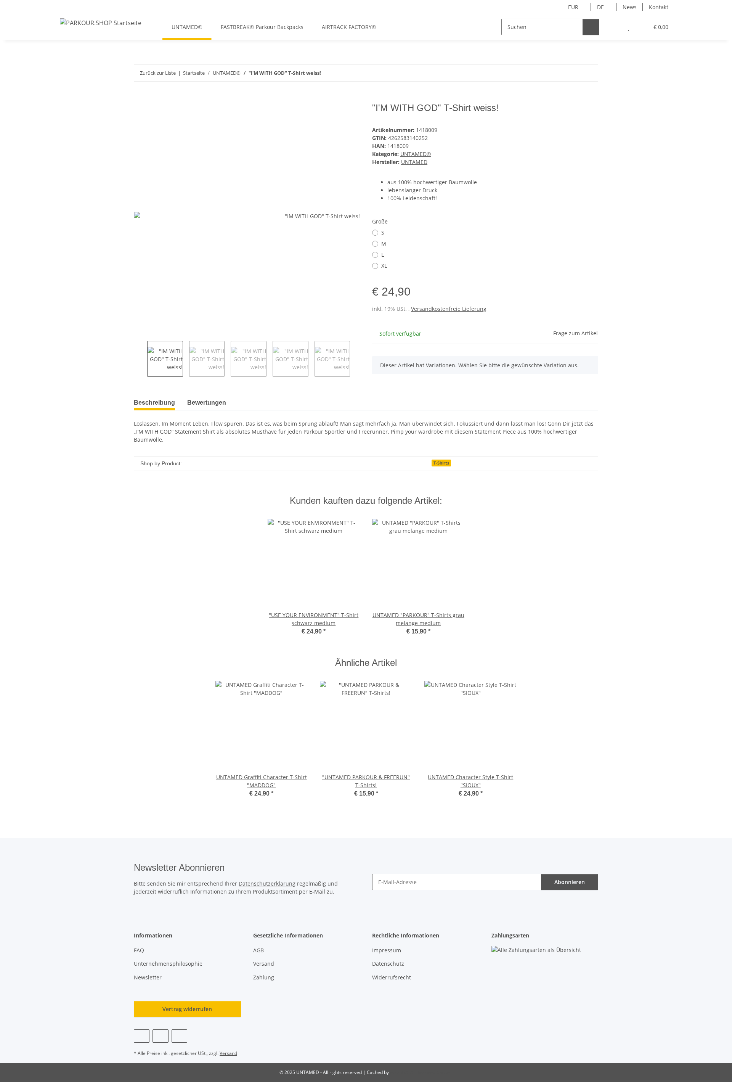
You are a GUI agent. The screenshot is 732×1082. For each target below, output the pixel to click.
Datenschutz (388, 963)
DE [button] (600, 7)
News (630, 7)
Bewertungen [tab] (206, 402)
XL (384, 265)
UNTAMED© (415, 154)
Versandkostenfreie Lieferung (448, 308)
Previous (140, 359)
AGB (258, 950)
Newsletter (148, 977)
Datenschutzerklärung (267, 883)
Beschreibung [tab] (154, 402)
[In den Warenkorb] (140, 98)
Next (356, 359)
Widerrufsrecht (391, 977)
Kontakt (658, 7)
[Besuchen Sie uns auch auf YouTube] (160, 1036)
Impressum (386, 950)
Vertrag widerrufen (187, 1009)
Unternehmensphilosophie (168, 963)
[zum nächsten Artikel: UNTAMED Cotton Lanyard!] (590, 73)
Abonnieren (569, 882)
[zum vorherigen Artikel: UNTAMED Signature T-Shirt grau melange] (573, 73)
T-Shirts (441, 463)
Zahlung (263, 977)
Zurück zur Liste (158, 72)
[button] (613, 27)
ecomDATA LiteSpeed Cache (420, 1072)
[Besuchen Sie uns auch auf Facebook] (141, 1036)
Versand (263, 963)
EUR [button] (573, 7)
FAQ (139, 950)
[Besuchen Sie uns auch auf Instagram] (179, 1036)
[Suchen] (591, 27)
